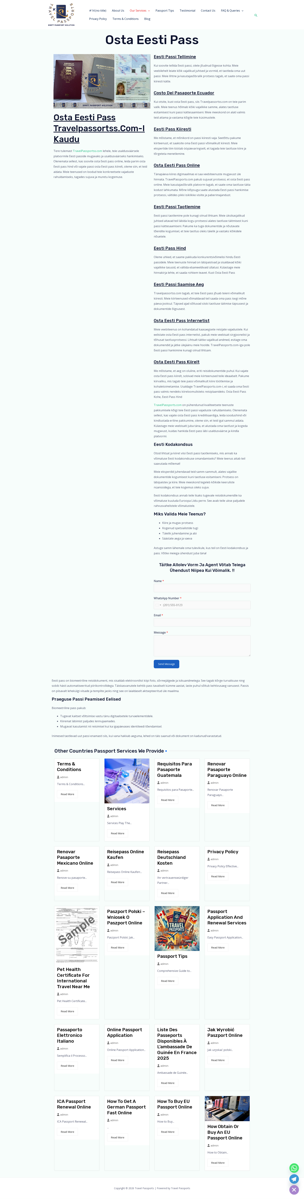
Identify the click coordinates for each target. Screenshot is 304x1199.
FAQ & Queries (230, 10)
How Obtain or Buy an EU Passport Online (224, 1132)
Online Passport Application (124, 1032)
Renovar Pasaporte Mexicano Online (75, 857)
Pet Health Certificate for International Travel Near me (73, 978)
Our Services (138, 10)
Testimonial (187, 10)
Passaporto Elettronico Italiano (69, 1035)
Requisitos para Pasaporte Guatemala (174, 769)
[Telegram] (294, 1179)
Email (158, 615)
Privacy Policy (98, 19)
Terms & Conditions (125, 19)
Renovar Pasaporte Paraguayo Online (227, 769)
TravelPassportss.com (87, 151)
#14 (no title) (97, 10)
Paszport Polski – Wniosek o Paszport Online (126, 917)
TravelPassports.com (168, 405)
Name (159, 581)
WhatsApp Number (168, 598)
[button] (148, 11)
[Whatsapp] (294, 1168)
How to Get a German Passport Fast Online (126, 1107)
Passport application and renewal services (226, 917)
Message (161, 632)
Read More (67, 794)
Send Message (166, 664)
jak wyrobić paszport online (225, 1032)
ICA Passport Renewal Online (74, 1104)
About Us (118, 10)
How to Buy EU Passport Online (174, 1104)
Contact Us (208, 10)
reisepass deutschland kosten (171, 857)
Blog (147, 19)
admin (64, 777)
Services (116, 808)
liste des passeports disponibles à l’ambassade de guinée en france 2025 (177, 1044)
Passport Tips (165, 10)
